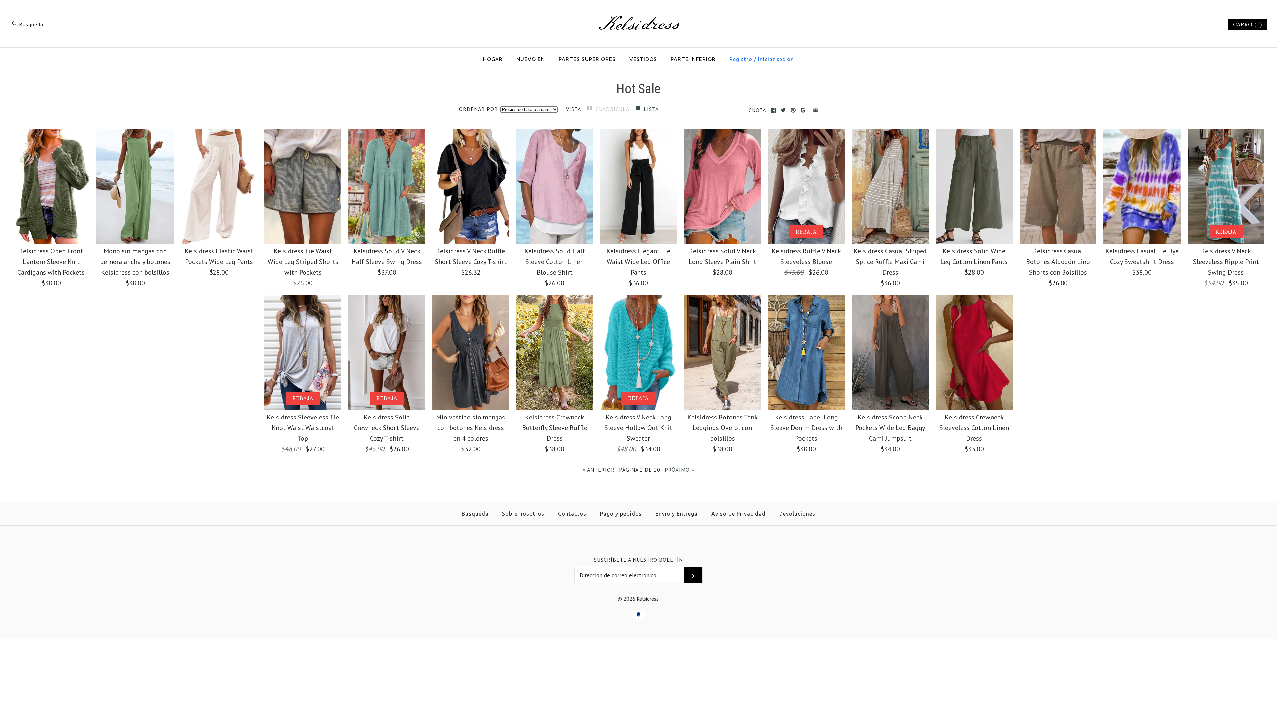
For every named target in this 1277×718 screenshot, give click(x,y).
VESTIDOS (643, 59)
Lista (651, 109)
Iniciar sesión (776, 59)
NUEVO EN (530, 59)
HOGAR (493, 59)
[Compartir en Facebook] (773, 110)
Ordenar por (478, 109)
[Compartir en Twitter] (783, 110)
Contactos (572, 514)
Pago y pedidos (621, 514)
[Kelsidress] (638, 12)
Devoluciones (797, 514)
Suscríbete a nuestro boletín (638, 559)
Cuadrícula (613, 109)
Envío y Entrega (676, 514)
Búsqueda (475, 514)
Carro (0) (1247, 24)
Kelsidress (648, 598)
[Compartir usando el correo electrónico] (815, 110)
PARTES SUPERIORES (587, 59)
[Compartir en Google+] (804, 110)
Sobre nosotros (523, 514)
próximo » (679, 469)
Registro (740, 59)
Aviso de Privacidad (738, 514)
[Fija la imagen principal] (793, 110)
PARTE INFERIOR (693, 59)
